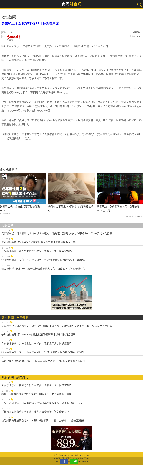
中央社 (10, 40)
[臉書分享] (65, 461)
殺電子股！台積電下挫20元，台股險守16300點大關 (118, 208)
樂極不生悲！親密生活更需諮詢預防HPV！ (20, 208)
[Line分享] (75, 461)
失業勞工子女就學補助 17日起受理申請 (30, 23)
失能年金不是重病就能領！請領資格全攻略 (71, 208)
